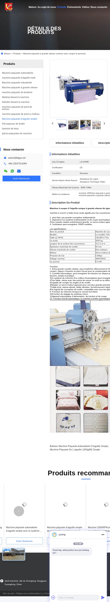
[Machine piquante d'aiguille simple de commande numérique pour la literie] (65, 504)
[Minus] (103, 534)
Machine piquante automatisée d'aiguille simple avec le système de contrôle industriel (24, 529)
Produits (61, 7)
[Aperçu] (8, 7)
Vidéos (86, 7)
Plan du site (8, 593)
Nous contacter (99, 7)
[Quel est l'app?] (12, 171)
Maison (33, 7)
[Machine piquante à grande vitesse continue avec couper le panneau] (78, 88)
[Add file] (53, 597)
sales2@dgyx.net (17, 158)
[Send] (103, 597)
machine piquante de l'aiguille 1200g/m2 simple (75, 449)
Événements (74, 7)
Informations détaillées (70, 143)
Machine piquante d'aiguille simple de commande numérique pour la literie (64, 529)
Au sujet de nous (47, 7)
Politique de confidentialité (28, 593)
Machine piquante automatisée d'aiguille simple (83, 446)
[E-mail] (19, 171)
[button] (19, 511)
